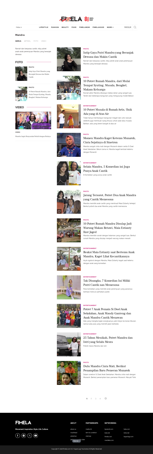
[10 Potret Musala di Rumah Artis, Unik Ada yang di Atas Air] (69, 116)
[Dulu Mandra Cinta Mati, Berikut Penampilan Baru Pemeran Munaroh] (69, 373)
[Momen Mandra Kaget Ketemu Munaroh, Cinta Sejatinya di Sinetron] (69, 145)
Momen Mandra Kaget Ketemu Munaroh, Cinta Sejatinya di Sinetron (109, 140)
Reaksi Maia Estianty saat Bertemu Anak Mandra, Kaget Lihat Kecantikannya (109, 254)
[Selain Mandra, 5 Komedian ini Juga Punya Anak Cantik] (69, 173)
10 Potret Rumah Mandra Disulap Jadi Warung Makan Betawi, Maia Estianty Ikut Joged (107, 228)
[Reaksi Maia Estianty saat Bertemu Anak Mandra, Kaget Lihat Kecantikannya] (69, 259)
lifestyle (43, 27)
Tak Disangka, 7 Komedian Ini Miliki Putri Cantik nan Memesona (106, 283)
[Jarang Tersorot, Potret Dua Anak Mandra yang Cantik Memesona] (69, 202)
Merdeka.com (109, 440)
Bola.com (127, 429)
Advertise (73, 436)
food (74, 27)
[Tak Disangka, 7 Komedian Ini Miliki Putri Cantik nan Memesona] (69, 287)
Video (43, 41)
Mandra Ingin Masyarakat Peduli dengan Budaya (33, 136)
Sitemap (88, 436)
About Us (73, 429)
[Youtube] (35, 435)
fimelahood (98, 27)
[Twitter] (29, 435)
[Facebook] (17, 435)
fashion (55, 27)
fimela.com (66, 449)
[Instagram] (23, 435)
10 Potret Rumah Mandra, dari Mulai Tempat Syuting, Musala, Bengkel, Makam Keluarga (40, 94)
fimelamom (84, 27)
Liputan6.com (109, 429)
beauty (65, 27)
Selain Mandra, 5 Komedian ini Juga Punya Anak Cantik (106, 169)
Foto (36, 41)
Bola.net (107, 433)
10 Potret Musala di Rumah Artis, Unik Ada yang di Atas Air (107, 112)
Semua (18, 41)
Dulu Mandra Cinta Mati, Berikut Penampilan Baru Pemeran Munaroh (106, 368)
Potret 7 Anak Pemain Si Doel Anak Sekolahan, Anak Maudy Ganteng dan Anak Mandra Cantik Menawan (107, 313)
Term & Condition (91, 433)
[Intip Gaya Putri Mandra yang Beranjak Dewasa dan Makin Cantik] (69, 59)
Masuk (127, 27)
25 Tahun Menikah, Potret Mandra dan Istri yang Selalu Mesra (108, 340)
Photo (31, 67)
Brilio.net (126, 433)
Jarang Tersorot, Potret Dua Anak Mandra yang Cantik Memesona (109, 197)
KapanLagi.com (128, 436)
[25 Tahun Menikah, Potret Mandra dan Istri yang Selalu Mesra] (69, 344)
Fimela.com (108, 436)
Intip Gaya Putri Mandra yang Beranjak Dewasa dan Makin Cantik (39, 74)
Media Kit (89, 429)
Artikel (27, 41)
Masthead (73, 433)
